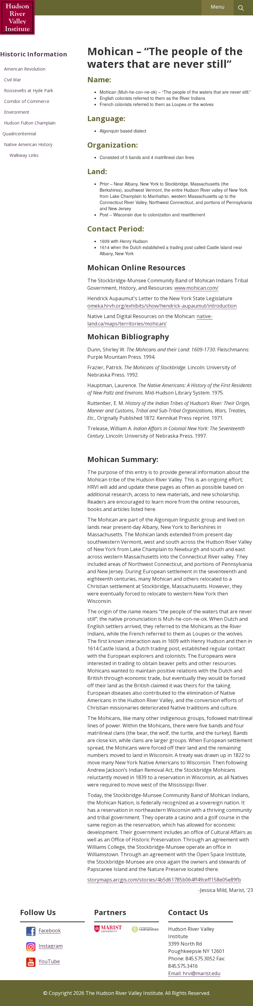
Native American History (28, 144)
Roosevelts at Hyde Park (28, 90)
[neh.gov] (145, 928)
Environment (16, 112)
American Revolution (24, 69)
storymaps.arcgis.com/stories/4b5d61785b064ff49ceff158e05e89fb (164, 879)
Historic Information (33, 54)
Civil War (12, 80)
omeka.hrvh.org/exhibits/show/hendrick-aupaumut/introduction (162, 305)
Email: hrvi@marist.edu (194, 973)
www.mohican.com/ (196, 287)
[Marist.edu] (108, 928)
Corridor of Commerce (26, 101)
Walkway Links (24, 155)
